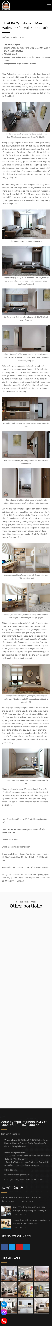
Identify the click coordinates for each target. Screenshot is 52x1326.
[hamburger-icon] (49, 5)
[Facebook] (4, 1247)
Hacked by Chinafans (31, 1197)
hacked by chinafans (11, 1197)
